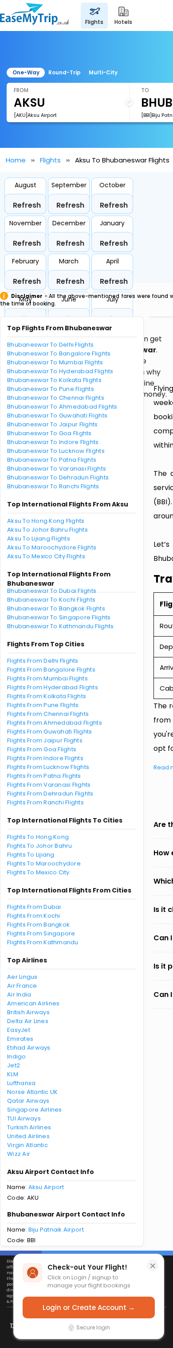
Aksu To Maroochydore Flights (51, 547)
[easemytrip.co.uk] (34, 15)
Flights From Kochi (33, 916)
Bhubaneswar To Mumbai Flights (55, 362)
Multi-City (103, 72)
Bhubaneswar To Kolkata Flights (54, 380)
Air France (22, 985)
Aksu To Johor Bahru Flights (47, 529)
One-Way (25, 72)
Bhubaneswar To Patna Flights (51, 460)
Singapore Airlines (34, 1109)
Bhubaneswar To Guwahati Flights (57, 415)
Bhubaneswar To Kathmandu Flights (60, 626)
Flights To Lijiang (31, 854)
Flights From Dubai (34, 907)
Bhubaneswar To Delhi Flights (50, 344)
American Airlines (33, 1003)
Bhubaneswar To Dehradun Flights (58, 477)
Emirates (20, 1039)
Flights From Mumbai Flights (47, 678)
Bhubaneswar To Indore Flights (53, 442)
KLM (12, 1074)
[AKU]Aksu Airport (35, 115)
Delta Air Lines (27, 1021)
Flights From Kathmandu (43, 942)
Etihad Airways (29, 1047)
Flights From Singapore (41, 933)
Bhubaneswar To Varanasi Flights (56, 468)
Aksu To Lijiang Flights (38, 538)
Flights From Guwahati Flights (49, 731)
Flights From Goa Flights (41, 749)
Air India (19, 994)
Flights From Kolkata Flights (46, 696)
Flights (50, 160)
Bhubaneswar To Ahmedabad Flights (62, 406)
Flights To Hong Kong (38, 837)
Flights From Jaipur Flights (45, 740)
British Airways (28, 1012)
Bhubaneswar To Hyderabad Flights (60, 371)
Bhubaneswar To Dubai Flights (51, 591)
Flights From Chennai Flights (48, 714)
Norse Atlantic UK (32, 1092)
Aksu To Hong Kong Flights (46, 521)
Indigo (16, 1056)
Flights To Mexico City (38, 872)
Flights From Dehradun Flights (50, 793)
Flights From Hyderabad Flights (52, 687)
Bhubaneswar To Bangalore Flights (58, 353)
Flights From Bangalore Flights (51, 669)
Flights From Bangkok (38, 924)
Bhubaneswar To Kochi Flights (51, 599)
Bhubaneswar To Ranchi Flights (53, 486)
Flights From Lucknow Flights (48, 767)
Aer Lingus (22, 977)
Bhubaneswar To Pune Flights (50, 389)
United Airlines (28, 1136)
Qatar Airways (28, 1101)
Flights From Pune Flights (43, 705)
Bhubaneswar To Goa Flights (49, 433)
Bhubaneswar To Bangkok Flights (56, 608)
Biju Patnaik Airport (56, 1229)
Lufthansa (21, 1083)
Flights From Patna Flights (44, 776)
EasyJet (18, 1030)
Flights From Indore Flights (45, 758)
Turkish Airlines (29, 1127)
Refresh (27, 205)
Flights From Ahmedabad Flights (54, 722)
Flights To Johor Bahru (39, 846)
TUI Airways (24, 1118)
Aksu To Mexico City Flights (46, 556)
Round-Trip (64, 72)
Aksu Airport (46, 1187)
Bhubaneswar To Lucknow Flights (56, 451)
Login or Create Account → (89, 1307)
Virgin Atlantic (27, 1145)
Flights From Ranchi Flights (45, 802)
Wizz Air (18, 1154)
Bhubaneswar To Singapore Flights (58, 617)
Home (16, 160)
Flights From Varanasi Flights (49, 784)
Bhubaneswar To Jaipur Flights (52, 424)
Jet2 (13, 1065)
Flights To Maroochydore (44, 863)
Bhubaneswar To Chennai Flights (55, 398)
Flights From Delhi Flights (43, 661)
